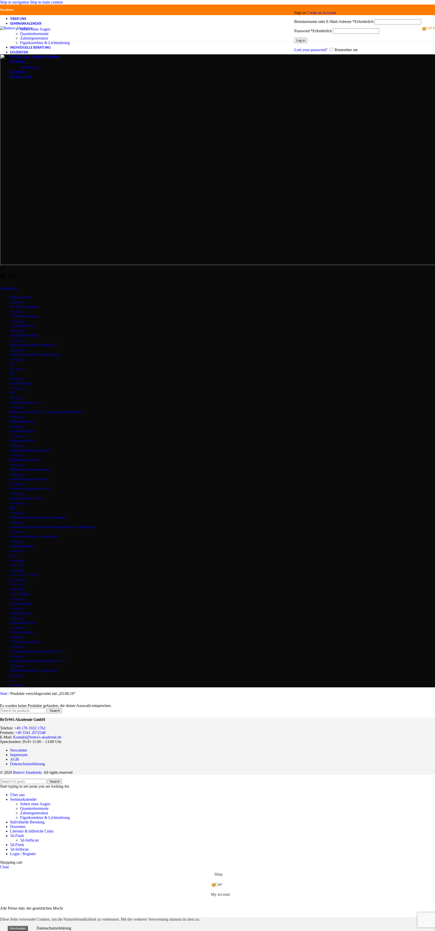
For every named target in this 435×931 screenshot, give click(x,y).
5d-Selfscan (29, 67)
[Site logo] (16, 28)
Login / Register (23, 854)
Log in (300, 40)
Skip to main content (46, 2)
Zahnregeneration (34, 38)
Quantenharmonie (34, 33)
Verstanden (18, 928)
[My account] (357, 6)
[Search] (291, 28)
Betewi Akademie (27, 772)
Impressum (18, 755)
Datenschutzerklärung (27, 764)
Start (4, 693)
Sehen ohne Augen (35, 29)
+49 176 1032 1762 (30, 728)
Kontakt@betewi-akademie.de (37, 737)
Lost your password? (311, 50)
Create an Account (321, 13)
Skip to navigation (15, 2)
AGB (14, 759)
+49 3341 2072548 (30, 732)
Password (313, 31)
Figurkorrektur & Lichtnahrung (45, 43)
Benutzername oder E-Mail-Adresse (334, 21)
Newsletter (7, 10)
